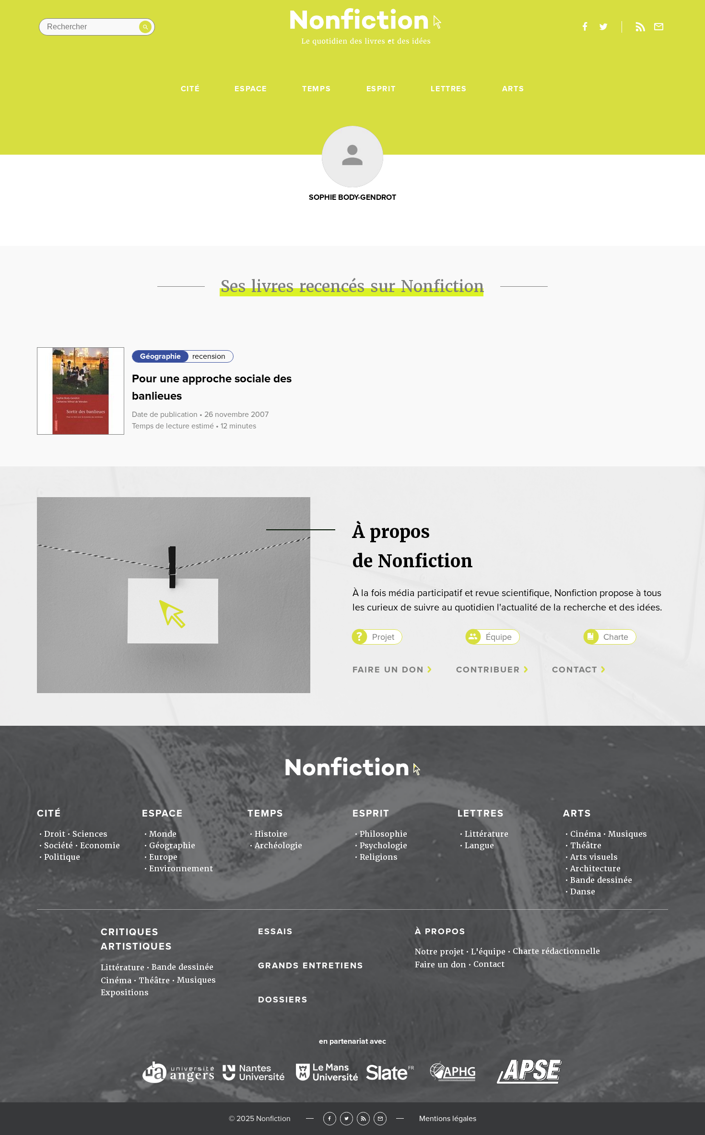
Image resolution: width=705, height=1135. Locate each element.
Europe (163, 857)
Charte (615, 637)
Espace (251, 89)
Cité (190, 89)
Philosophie (383, 834)
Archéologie (278, 846)
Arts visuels (594, 857)
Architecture (595, 869)
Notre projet (439, 952)
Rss (640, 27)
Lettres (449, 89)
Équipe (499, 637)
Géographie (160, 356)
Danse (582, 892)
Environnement (181, 869)
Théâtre (585, 846)
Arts (513, 89)
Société (58, 846)
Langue (479, 846)
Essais (275, 931)
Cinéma (585, 834)
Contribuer (488, 670)
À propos (440, 931)
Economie (100, 846)
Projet (383, 637)
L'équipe (488, 952)
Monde (162, 834)
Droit (54, 834)
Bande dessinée (601, 880)
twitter (603, 27)
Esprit (381, 89)
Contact (575, 670)
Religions (379, 857)
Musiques (627, 834)
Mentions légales (447, 1118)
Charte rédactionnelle (556, 951)
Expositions (125, 993)
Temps (316, 89)
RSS (363, 1118)
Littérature (486, 834)
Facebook (329, 1118)
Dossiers (283, 999)
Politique (62, 857)
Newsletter (659, 27)
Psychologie (383, 846)
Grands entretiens (311, 965)
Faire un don (388, 670)
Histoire (271, 834)
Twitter (346, 1118)
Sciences (89, 834)
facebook (585, 27)
